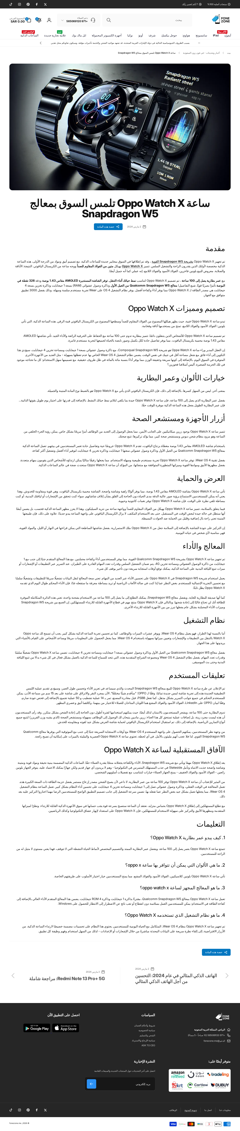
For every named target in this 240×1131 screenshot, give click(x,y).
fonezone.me (15, 1123)
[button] (20, 20)
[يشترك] (91, 1084)
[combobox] (147, 20)
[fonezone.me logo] (223, 1020)
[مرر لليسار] (199, 43)
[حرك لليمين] (41, 43)
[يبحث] (108, 20)
